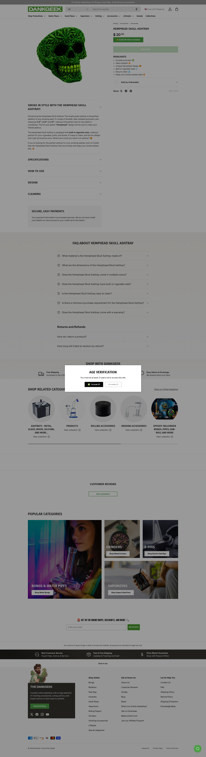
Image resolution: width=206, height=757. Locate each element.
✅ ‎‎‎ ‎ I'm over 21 (94, 384)
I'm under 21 (113, 384)
